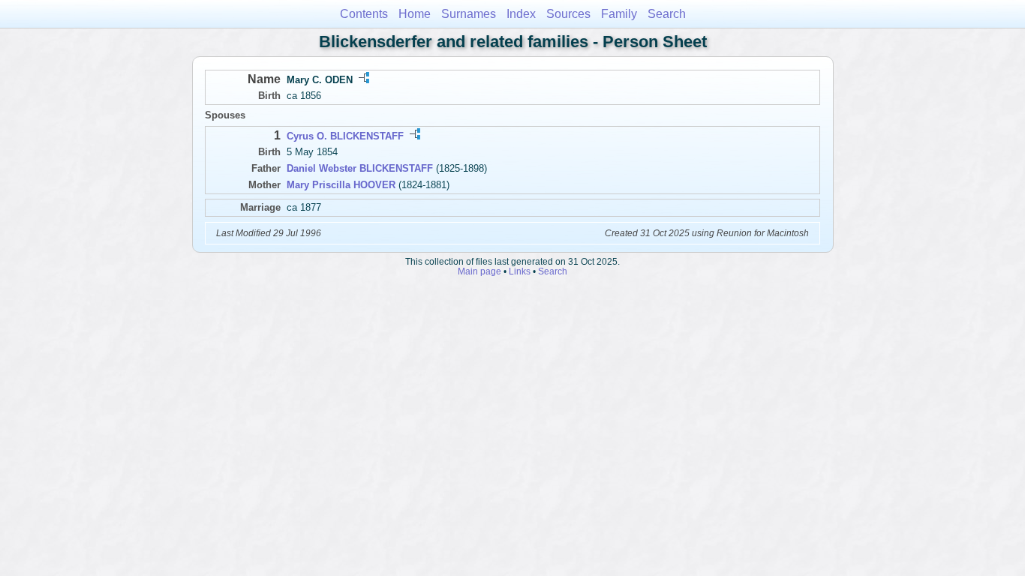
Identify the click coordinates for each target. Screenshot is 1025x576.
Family (619, 14)
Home (414, 14)
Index (521, 14)
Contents (364, 14)
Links (520, 271)
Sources (568, 14)
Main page (479, 271)
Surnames (468, 14)
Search (667, 14)
